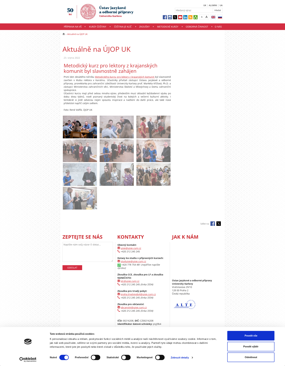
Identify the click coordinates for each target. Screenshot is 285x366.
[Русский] (219, 17)
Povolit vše (251, 335)
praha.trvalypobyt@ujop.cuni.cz (138, 294)
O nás (218, 26)
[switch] (95, 357)
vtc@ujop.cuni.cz (130, 281)
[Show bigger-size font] (206, 17)
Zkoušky (144, 26)
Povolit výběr (250, 346)
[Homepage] (64, 34)
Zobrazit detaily (180, 357)
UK (204, 5)
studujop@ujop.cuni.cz (133, 261)
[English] (213, 17)
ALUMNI (213, 5)
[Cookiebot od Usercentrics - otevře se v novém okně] (28, 359)
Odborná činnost (197, 26)
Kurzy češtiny (97, 26)
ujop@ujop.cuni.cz (131, 248)
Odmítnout (251, 357)
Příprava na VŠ (73, 26)
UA (221, 5)
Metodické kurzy (167, 26)
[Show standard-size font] (202, 17)
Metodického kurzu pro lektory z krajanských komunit (125, 76)
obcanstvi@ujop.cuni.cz (134, 307)
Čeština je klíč (123, 26)
